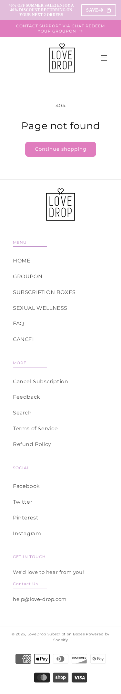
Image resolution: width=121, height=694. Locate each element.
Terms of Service (35, 428)
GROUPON (27, 276)
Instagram (27, 533)
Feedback (26, 397)
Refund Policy (32, 444)
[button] (104, 58)
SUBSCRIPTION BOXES (44, 292)
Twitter (22, 502)
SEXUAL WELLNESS (40, 308)
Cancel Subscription (40, 381)
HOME (21, 261)
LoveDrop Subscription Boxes (56, 634)
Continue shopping (60, 149)
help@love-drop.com (40, 599)
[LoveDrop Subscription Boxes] (60, 204)
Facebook (26, 486)
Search (22, 413)
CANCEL (24, 339)
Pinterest (25, 518)
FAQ (18, 323)
